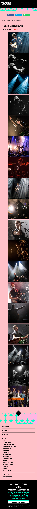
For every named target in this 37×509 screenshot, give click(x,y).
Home (3, 20)
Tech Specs (7, 456)
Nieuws (5, 430)
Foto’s (5, 434)
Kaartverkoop (8, 443)
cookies (19, 504)
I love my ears (8, 464)
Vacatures (6, 453)
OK (29, 505)
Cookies (6, 466)
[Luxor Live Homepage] (12, 6)
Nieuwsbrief (7, 477)
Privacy (5, 468)
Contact (6, 475)
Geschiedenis (8, 458)
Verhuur (6, 451)
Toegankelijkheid (9, 447)
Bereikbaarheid (8, 445)
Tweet (18, 15)
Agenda (5, 426)
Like (10, 15)
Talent (5, 460)
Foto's (8, 20)
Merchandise (8, 462)
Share (26, 15)
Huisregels (7, 449)
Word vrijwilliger (18, 502)
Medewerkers (8, 454)
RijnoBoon (15, 29)
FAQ (4, 441)
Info (4, 439)
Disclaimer (7, 470)
